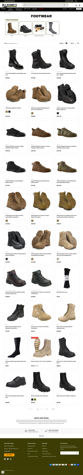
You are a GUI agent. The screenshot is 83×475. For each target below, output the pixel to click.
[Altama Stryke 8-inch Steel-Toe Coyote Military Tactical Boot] (41, 201)
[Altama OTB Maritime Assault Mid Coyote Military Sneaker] (41, 167)
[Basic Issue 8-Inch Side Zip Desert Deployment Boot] (67, 312)
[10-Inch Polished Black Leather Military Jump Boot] (16, 59)
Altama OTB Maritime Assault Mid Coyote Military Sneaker (40, 181)
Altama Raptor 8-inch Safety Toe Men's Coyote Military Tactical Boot (14, 216)
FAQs (28, 453)
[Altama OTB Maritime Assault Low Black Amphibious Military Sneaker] (16, 132)
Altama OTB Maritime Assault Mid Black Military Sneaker (14, 181)
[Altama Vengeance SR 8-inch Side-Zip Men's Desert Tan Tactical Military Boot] (67, 239)
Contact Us (71, 8)
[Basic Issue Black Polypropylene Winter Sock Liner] (16, 347)
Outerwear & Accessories (19, 9)
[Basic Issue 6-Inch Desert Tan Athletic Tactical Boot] (41, 312)
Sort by (5, 43)
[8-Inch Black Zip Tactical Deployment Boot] (41, 59)
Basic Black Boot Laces (62, 292)
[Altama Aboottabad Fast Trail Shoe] (16, 94)
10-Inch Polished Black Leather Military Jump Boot (16, 74)
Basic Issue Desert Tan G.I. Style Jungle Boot (41, 361)
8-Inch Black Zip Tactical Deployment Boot (41, 73)
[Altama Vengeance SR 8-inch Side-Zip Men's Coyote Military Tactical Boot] (41, 239)
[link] (29, 409)
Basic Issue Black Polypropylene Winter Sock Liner (16, 362)
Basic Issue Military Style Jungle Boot (39, 395)
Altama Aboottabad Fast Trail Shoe (13, 108)
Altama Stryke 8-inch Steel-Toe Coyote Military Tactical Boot (40, 216)
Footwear (34, 8)
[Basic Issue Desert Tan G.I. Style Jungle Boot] (41, 347)
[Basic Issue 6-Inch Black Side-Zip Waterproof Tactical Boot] (16, 312)
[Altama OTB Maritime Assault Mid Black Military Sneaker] (16, 167)
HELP (76, 1)
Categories (44, 448)
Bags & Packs (27, 8)
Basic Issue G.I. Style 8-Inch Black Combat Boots (66, 362)
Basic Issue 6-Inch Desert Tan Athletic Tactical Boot (40, 327)
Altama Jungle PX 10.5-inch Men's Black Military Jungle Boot (66, 108)
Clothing (3, 8)
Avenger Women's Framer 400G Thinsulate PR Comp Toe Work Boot (15, 292)
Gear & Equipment (10, 9)
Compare (61, 43)
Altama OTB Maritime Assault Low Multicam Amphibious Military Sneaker (66, 147)
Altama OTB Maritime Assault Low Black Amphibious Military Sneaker (15, 147)
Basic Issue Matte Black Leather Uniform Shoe (15, 396)
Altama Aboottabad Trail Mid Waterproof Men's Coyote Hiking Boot (40, 108)
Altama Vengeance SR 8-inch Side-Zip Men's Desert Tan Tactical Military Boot (67, 254)
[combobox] (45, 5)
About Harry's (9, 454)
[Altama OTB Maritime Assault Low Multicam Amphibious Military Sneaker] (67, 132)
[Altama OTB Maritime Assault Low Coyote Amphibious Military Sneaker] (41, 132)
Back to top (41, 435)
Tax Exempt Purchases (32, 456)
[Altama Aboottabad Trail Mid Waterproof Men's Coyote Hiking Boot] (41, 94)
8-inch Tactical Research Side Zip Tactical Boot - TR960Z (66, 74)
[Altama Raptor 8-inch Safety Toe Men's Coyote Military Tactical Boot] (16, 201)
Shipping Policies (31, 446)
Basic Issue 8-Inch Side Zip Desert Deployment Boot (64, 327)
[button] (64, 5)
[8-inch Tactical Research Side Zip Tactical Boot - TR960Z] (67, 59)
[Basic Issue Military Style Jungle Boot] (41, 382)
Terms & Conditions (46, 453)
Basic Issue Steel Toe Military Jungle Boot (66, 395)
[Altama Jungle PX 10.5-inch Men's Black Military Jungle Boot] (67, 94)
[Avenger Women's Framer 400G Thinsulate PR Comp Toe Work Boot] (16, 278)
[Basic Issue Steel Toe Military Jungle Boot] (67, 382)
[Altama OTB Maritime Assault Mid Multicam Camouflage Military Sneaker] (67, 167)
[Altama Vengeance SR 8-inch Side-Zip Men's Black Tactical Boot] (16, 239)
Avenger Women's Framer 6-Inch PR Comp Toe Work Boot (40, 292)
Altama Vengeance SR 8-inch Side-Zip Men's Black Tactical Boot (16, 254)
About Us (65, 8)
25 (46, 409)
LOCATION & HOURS (69, 1)
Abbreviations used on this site (49, 456)
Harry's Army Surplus (10, 470)
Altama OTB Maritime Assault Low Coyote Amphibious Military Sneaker (40, 147)
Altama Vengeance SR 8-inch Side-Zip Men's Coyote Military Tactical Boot (41, 254)
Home (5, 12)
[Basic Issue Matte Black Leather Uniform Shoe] (16, 382)
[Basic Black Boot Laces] (67, 278)
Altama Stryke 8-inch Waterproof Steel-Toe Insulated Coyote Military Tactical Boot (67, 216)
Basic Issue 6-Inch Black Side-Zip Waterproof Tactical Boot (13, 327)
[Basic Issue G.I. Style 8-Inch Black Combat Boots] (67, 347)
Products (44, 446)
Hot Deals (41, 8)
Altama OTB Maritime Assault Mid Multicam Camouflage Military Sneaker (66, 181)
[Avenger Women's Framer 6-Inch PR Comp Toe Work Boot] (41, 278)
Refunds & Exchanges (32, 451)
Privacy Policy (45, 451)
